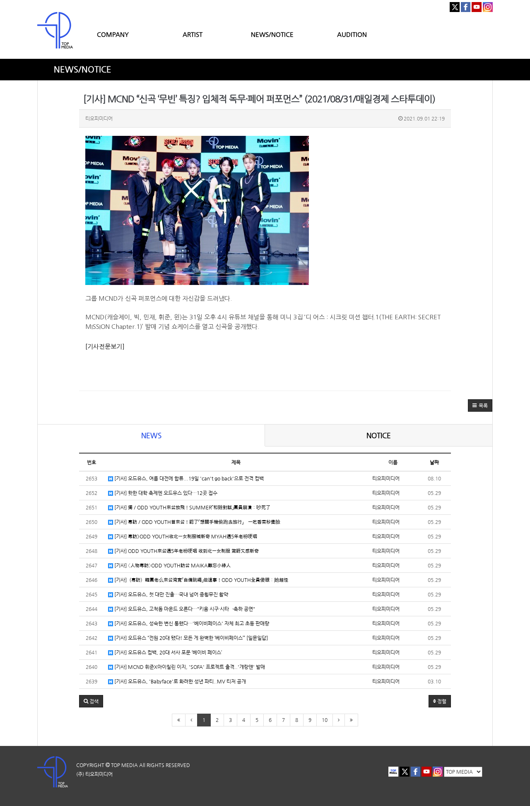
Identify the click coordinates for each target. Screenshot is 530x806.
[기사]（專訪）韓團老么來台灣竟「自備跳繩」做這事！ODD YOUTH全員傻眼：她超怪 (200, 580)
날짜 (434, 462)
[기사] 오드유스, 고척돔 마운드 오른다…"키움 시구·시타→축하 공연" (184, 609)
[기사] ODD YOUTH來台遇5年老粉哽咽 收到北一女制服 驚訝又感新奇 (186, 551)
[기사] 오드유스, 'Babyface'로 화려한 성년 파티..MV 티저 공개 (179, 681)
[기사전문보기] (105, 346)
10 (325, 720)
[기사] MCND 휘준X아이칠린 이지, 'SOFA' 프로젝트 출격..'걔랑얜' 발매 (189, 667)
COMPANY (113, 34)
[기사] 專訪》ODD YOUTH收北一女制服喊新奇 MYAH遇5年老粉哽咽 (185, 536)
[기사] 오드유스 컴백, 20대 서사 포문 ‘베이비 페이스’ (167, 652)
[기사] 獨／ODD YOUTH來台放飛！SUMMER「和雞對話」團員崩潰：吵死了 (191, 507)
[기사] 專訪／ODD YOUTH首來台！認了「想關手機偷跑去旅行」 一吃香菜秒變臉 (196, 522)
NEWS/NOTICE (272, 34)
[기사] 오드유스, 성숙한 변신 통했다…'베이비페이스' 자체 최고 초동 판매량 (191, 623)
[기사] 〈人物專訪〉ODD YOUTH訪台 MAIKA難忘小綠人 (172, 565)
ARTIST (192, 34)
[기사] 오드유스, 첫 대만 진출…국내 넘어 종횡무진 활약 (170, 594)
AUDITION (352, 34)
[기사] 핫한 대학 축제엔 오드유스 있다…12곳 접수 (165, 493)
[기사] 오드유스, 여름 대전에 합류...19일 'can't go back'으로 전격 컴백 (188, 478)
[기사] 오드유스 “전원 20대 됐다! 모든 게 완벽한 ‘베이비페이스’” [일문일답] (190, 638)
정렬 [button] (441, 701)
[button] (480, 405)
